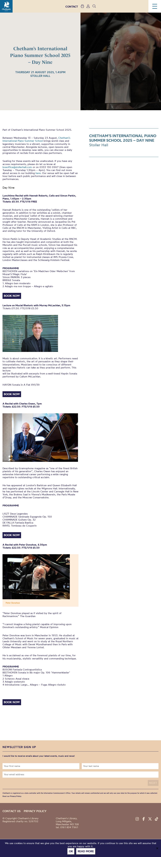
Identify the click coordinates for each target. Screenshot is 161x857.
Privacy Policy (15, 796)
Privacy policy (35, 811)
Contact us (12, 811)
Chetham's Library (6, 6)
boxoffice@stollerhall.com (17, 167)
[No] (157, 848)
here (38, 173)
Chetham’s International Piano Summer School (36, 139)
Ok (71, 851)
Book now (12, 296)
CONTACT (71, 6)
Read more (86, 851)
